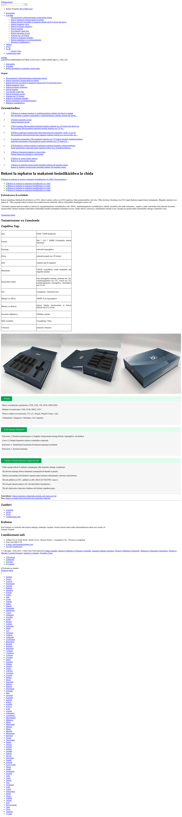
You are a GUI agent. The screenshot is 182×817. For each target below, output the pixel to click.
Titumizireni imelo (8, 215)
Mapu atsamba (51, 551)
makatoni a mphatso (31, 553)
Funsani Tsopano (7, 529)
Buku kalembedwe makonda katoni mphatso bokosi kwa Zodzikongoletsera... (41, 148)
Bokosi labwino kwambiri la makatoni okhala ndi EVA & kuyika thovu (38, 22)
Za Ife (8, 49)
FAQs (8, 47)
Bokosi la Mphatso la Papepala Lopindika (74, 551)
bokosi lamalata (17, 29)
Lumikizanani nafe (13, 53)
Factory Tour (16, 51)
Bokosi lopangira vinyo (20, 24)
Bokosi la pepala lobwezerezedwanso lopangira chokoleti (28, 498)
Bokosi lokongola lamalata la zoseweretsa (27, 154)
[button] (6, 398)
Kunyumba (10, 13)
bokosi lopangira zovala (20, 122)
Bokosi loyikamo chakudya (21, 26)
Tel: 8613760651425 (14, 547)
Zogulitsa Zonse (46, 553)
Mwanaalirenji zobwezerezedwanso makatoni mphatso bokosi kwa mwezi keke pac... (44, 135)
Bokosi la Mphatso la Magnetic (127, 551)
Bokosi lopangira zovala (20, 33)
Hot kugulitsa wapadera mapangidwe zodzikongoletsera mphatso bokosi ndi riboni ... (44, 115)
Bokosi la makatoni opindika (22, 38)
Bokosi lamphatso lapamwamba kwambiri (27, 20)
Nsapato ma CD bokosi (20, 35)
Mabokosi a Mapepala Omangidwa (154, 551)
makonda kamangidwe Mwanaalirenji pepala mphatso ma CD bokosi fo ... (40, 141)
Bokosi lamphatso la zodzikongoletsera (26, 40)
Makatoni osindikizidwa (20, 42)
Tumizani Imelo (7, 570)
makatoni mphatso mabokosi (103, 551)
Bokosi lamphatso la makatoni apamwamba (23, 68)
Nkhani (9, 44)
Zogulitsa (9, 15)
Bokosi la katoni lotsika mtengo (23, 161)
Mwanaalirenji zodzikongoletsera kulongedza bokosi (31, 18)
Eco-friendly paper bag (20, 31)
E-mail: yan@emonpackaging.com (19, 544)
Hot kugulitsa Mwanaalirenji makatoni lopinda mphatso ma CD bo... (37, 128)
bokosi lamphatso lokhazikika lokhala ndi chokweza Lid (34, 496)
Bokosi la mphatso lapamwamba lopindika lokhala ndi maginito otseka (38, 167)
